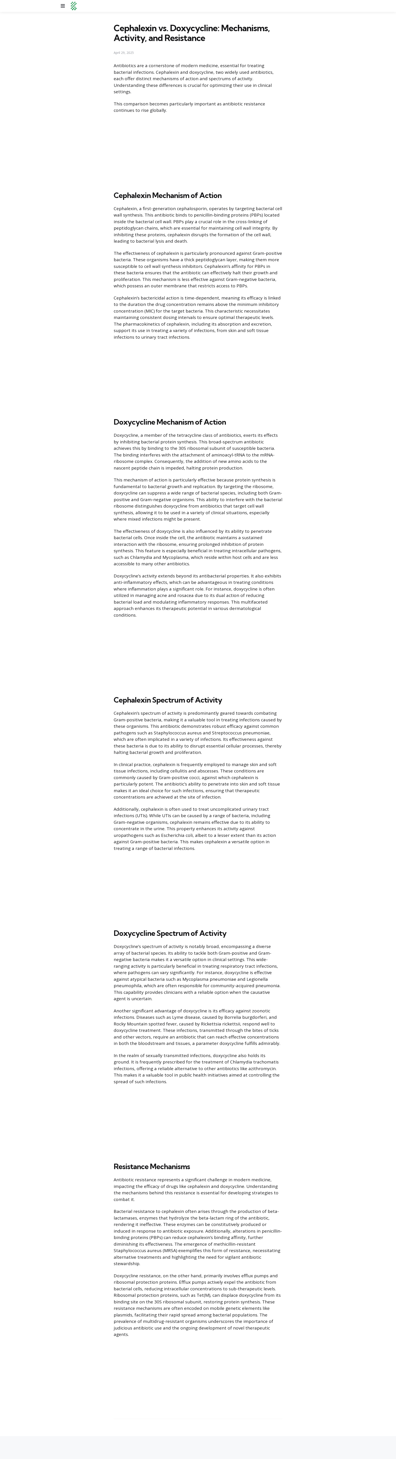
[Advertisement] (198, 151)
